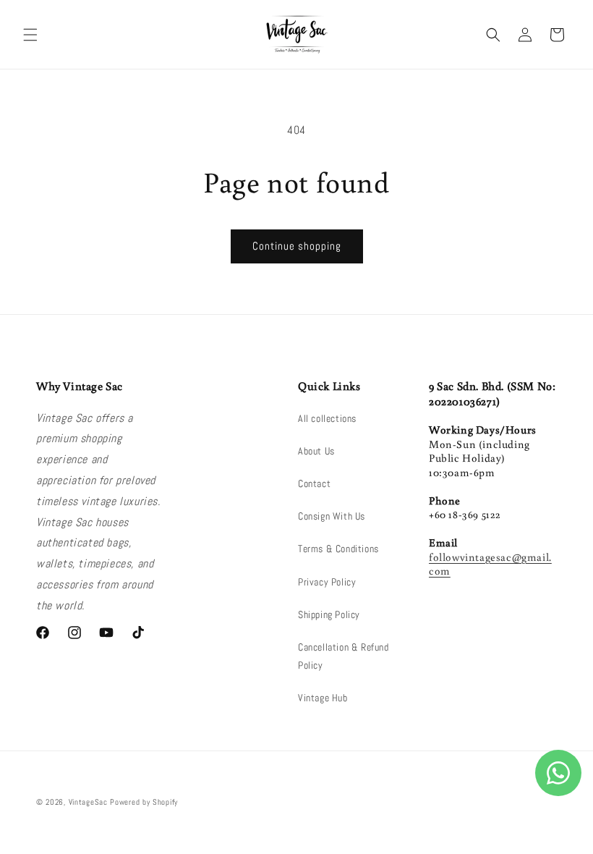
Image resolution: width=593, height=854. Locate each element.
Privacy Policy (327, 581)
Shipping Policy (329, 614)
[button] (30, 35)
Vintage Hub (323, 697)
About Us (316, 450)
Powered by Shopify (144, 802)
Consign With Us (331, 516)
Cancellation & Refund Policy (343, 656)
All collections (327, 418)
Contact (314, 483)
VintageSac (88, 802)
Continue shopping (296, 246)
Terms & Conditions (338, 548)
